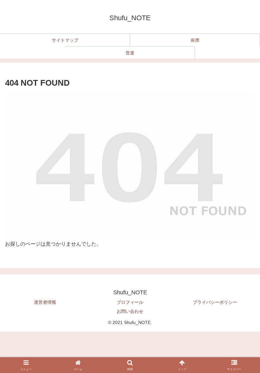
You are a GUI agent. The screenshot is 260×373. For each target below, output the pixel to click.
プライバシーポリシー (215, 302)
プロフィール (130, 302)
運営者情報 (45, 302)
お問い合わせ (130, 311)
